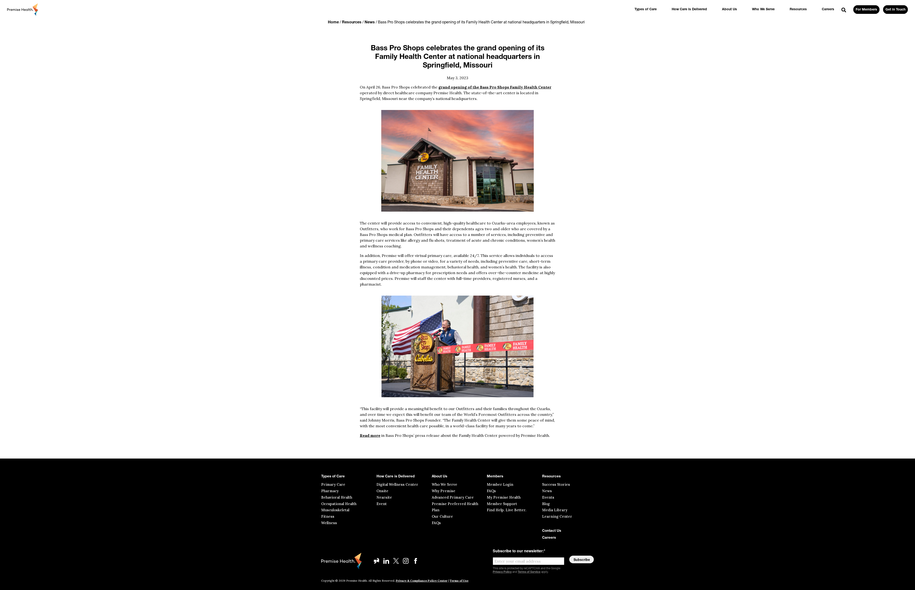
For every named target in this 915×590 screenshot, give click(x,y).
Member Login (500, 484)
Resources (798, 9)
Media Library (554, 510)
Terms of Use (459, 580)
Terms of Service (529, 572)
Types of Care (646, 9)
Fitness (327, 516)
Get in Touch (895, 9)
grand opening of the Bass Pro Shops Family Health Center (494, 87)
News (370, 22)
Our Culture (442, 516)
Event (381, 503)
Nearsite (384, 497)
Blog (546, 503)
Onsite (382, 491)
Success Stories (556, 484)
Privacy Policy (502, 572)
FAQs (436, 523)
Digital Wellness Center (397, 484)
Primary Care (333, 484)
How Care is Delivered (689, 9)
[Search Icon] (843, 10)
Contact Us (551, 531)
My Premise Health (504, 497)
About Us (729, 9)
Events (548, 497)
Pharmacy (330, 491)
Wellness (329, 523)
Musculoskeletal (335, 510)
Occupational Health (338, 503)
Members (495, 476)
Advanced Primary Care (453, 497)
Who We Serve (763, 9)
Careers (828, 9)
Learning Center (557, 516)
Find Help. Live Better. (506, 510)
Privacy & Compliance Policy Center (421, 580)
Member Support (502, 503)
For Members (866, 9)
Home (333, 22)
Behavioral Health (336, 497)
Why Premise (443, 491)
